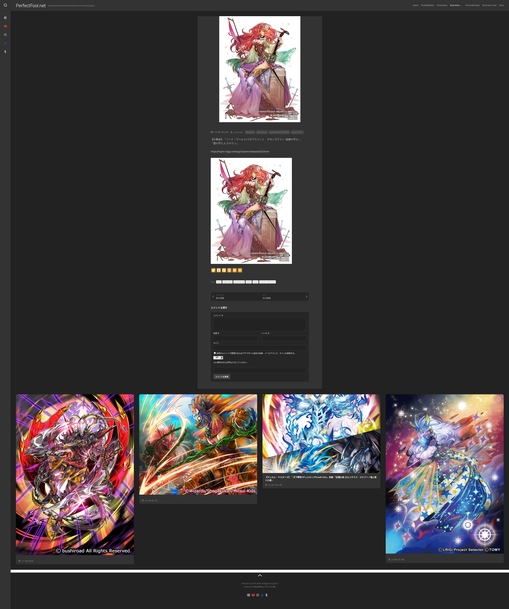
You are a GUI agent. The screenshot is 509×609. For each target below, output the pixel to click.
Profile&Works (427, 5)
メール (265, 333)
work (255, 281)
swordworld (239, 281)
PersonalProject (473, 5)
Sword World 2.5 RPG (279, 132)
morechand (238, 132)
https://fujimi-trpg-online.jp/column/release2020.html (240, 151)
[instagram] (5, 34)
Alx (274, 586)
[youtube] (5, 26)
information (442, 5)
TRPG (249, 281)
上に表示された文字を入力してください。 (231, 362)
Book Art (250, 132)
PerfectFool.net (31, 5)
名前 (216, 333)
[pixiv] (5, 59)
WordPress (259, 586)
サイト (216, 343)
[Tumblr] (5, 51)
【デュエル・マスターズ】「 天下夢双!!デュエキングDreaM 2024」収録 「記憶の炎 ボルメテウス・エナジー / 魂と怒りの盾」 (321, 479)
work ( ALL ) (297, 132)
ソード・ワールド (267, 281)
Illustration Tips (489, 5)
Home (415, 5)
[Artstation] (5, 43)
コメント (218, 315)
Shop (501, 5)
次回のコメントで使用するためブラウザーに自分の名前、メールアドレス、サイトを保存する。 (256, 353)
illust (219, 281)
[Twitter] (5, 17)
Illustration (455, 5)
